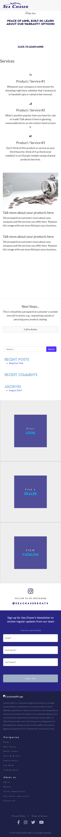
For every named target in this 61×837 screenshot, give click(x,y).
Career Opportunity (14, 791)
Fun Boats (9, 765)
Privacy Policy (19, 816)
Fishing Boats (11, 770)
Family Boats (11, 760)
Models (7, 787)
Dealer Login (11, 751)
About (7, 782)
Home (7, 742)
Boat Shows (10, 746)
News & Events (12, 756)
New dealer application (17, 796)
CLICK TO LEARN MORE (30, 46)
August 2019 (15, 390)
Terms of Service (40, 816)
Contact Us (10, 800)
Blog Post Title (16, 363)
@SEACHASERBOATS (30, 603)
